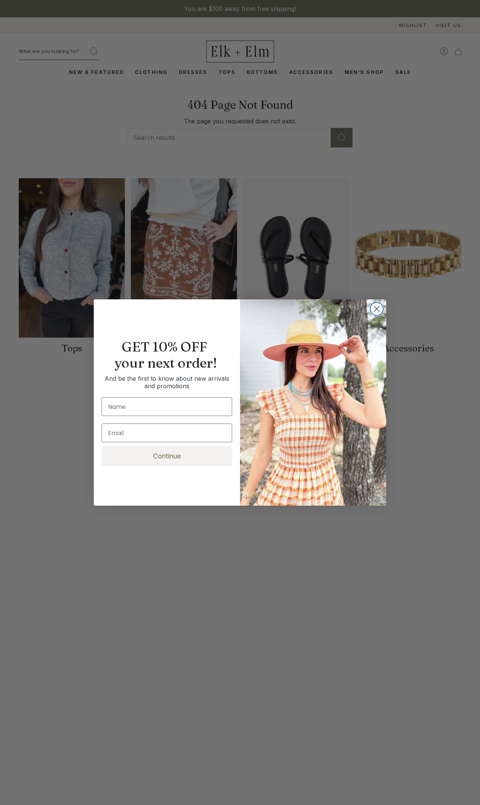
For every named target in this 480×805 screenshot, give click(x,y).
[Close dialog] (376, 308)
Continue (167, 456)
